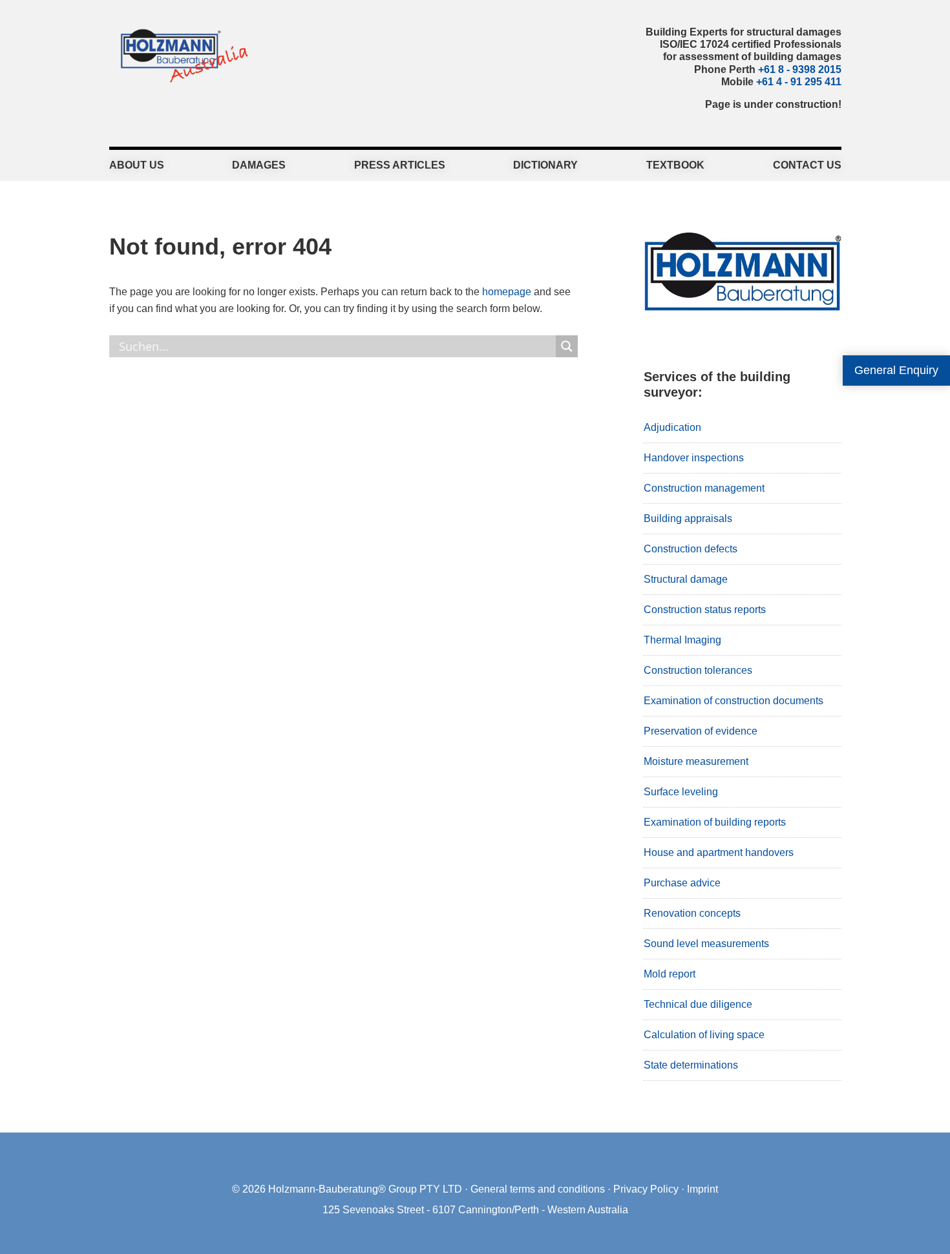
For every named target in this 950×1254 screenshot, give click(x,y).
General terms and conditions (537, 1189)
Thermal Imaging (682, 639)
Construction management (704, 488)
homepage (506, 291)
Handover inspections (694, 457)
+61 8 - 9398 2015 (799, 69)
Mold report (669, 973)
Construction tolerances (698, 670)
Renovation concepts (692, 913)
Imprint (702, 1189)
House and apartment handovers (719, 852)
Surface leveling (681, 791)
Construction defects (690, 548)
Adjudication (672, 427)
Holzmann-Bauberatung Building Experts (180, 55)
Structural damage (686, 579)
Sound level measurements (706, 943)
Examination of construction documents (733, 700)
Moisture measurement (696, 761)
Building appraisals (688, 518)
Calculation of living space (704, 1034)
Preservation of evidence (700, 731)
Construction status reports (705, 609)
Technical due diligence (698, 1004)
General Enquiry (896, 370)
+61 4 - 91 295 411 (798, 81)
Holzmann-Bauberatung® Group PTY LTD (365, 1189)
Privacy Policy (646, 1189)
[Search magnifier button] (567, 346)
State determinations (691, 1065)
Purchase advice (682, 882)
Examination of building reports (715, 822)
